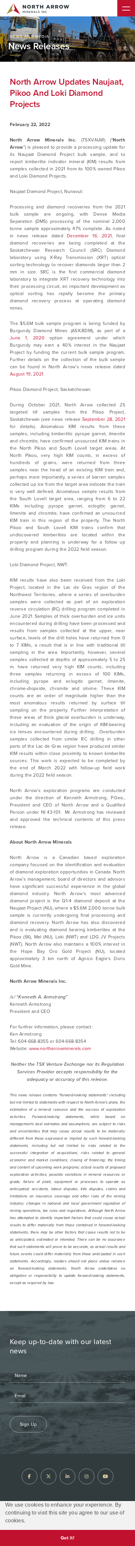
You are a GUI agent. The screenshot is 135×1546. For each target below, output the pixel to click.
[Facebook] (29, 1476)
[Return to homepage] (38, 9)
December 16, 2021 (89, 235)
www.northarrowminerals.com (60, 1048)
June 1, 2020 (27, 337)
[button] (28, 1521)
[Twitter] (48, 1476)
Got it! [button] (67, 1537)
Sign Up (28, 1424)
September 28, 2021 (103, 419)
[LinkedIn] (67, 1476)
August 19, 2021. (27, 374)
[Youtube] (105, 1476)
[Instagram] (86, 1476)
